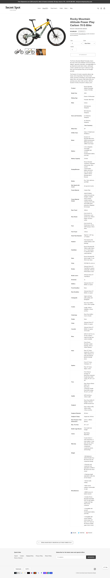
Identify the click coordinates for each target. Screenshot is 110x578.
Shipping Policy (30, 556)
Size (71, 40)
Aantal (72, 46)
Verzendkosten (82, 33)
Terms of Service (18, 558)
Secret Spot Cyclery (83, 573)
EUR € (27, 569)
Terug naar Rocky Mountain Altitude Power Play (56, 542)
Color (84, 40)
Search (16, 556)
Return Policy (48, 556)
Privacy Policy (39, 556)
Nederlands (18, 569)
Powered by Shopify (92, 573)
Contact (22, 556)
